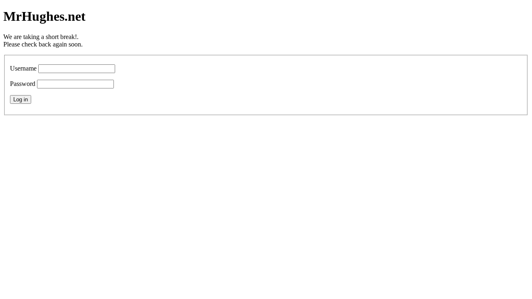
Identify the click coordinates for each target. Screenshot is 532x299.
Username (23, 68)
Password (22, 83)
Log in (20, 99)
